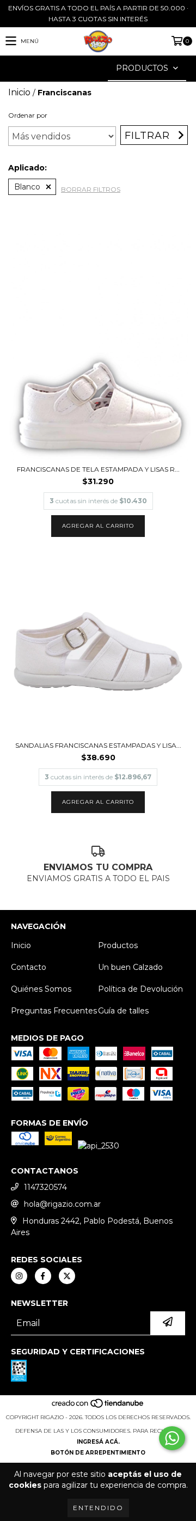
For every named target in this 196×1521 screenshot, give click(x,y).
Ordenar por (27, 115)
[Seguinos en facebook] (43, 1276)
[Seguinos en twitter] (67, 1276)
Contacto (28, 967)
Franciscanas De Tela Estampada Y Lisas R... (98, 469)
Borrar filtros (90, 189)
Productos (118, 945)
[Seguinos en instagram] (19, 1276)
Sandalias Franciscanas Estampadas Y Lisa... (98, 745)
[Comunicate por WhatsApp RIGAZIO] (172, 1438)
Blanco (27, 187)
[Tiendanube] (98, 1406)
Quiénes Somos (41, 989)
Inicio (19, 92)
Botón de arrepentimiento (98, 1452)
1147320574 (45, 1187)
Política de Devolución (140, 989)
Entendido (98, 1508)
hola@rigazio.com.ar (62, 1204)
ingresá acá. (98, 1441)
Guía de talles (123, 1011)
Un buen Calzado (130, 967)
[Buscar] (82, 68)
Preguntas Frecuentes (54, 1011)
